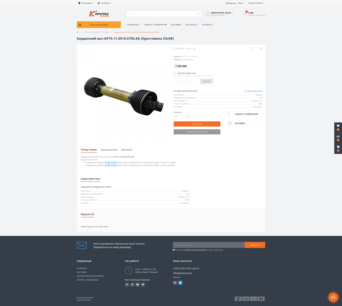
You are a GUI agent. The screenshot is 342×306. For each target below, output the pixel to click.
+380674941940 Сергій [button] (186, 268)
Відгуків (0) (126, 149)
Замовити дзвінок (217, 15)
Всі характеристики (253, 91)
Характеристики (109, 149)
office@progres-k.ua (182, 273)
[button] (86, 3)
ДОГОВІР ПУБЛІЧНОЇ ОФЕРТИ (195, 250)
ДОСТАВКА (176, 24)
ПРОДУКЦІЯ (132, 24)
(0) (194, 48)
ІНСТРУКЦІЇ (191, 24)
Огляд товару (89, 149)
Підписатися (255, 245)
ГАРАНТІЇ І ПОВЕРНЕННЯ (155, 24)
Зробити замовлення (256, 15)
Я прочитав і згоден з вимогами (199, 250)
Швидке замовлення (197, 132)
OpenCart (89, 298)
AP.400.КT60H (110, 165)
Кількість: (178, 112)
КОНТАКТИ (207, 24)
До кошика (197, 124)
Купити (206, 81)
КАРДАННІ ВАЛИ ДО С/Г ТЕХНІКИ (96, 32)
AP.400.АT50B (110, 162)
